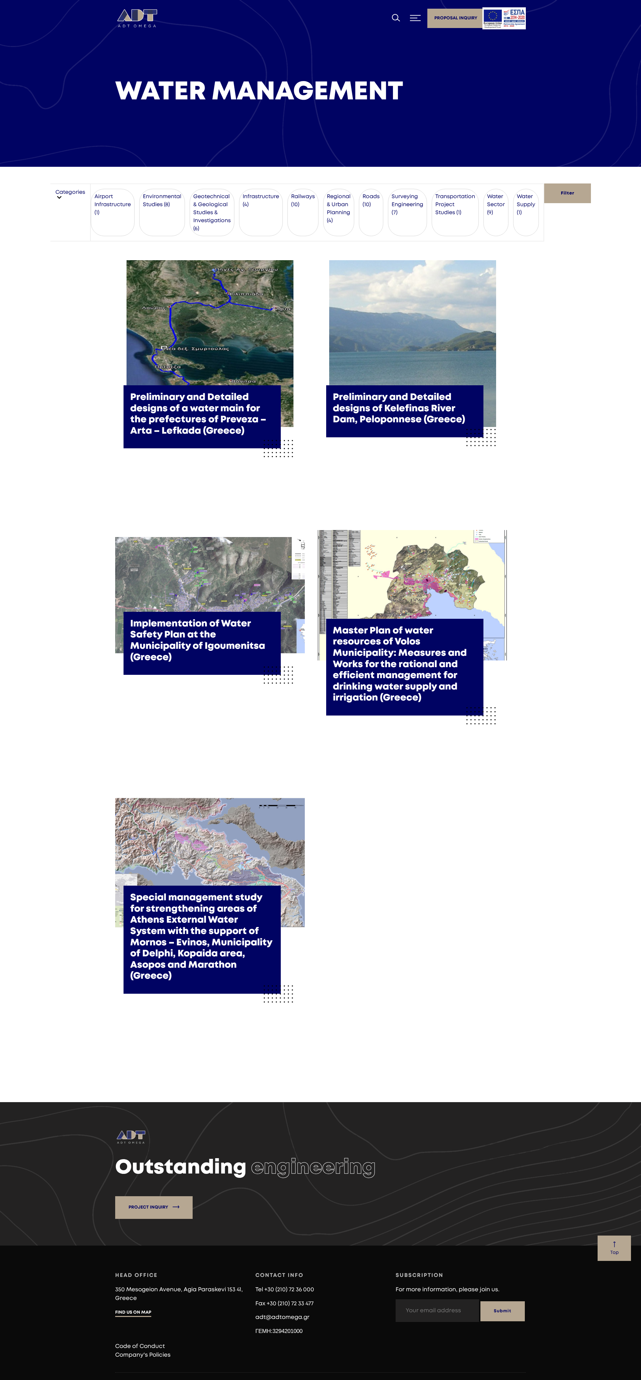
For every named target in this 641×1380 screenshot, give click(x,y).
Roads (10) (371, 200)
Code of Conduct (140, 1346)
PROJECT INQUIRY (149, 1207)
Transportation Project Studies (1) (455, 204)
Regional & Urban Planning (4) (339, 208)
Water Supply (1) (526, 204)
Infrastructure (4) (261, 200)
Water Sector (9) (496, 204)
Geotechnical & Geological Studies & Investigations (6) (212, 212)
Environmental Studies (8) (162, 200)
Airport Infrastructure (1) (112, 204)
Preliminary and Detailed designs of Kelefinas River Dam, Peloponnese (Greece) (399, 408)
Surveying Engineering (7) (407, 204)
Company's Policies (143, 1355)
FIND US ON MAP (133, 1312)
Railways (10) (303, 200)
